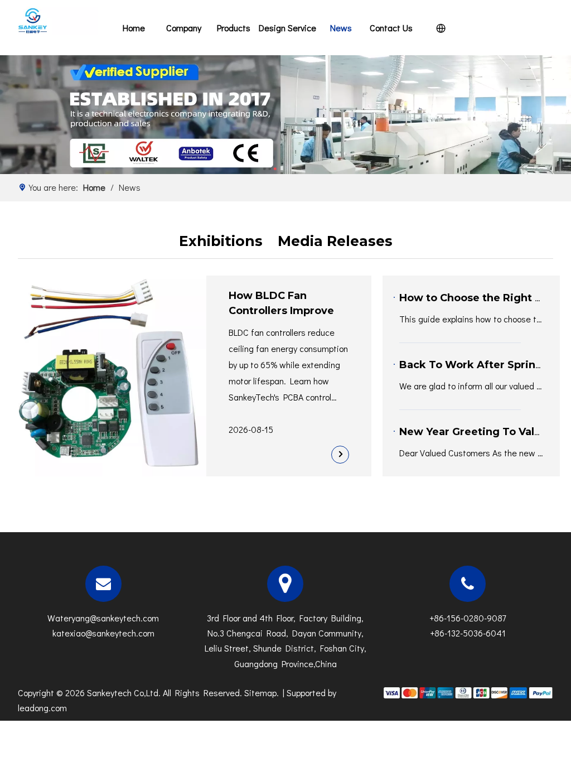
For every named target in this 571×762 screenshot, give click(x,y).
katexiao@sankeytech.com (103, 633)
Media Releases (335, 241)
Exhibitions (221, 241)
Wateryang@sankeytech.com (103, 618)
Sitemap (260, 692)
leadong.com (42, 707)
